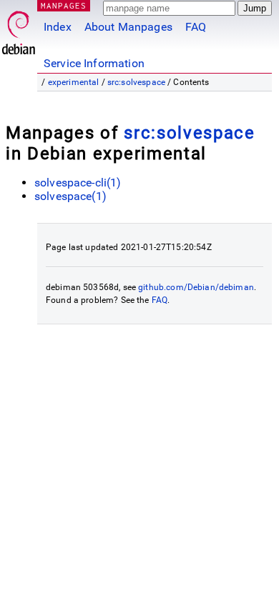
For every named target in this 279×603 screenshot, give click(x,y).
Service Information (94, 63)
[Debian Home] (18, 29)
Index (58, 27)
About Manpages (128, 27)
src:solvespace (136, 82)
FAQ (195, 27)
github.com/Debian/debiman (196, 287)
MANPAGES (64, 5)
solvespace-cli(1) (78, 182)
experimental (73, 82)
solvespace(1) (70, 196)
